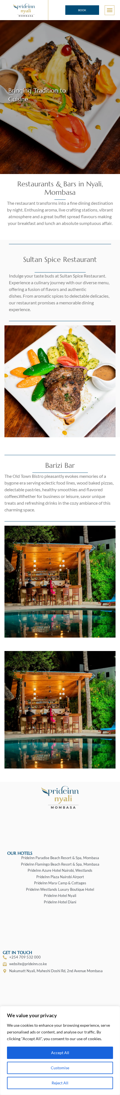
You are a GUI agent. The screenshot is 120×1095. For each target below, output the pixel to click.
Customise (60, 1067)
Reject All (60, 1082)
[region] (60, 1050)
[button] (109, 10)
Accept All (60, 1052)
